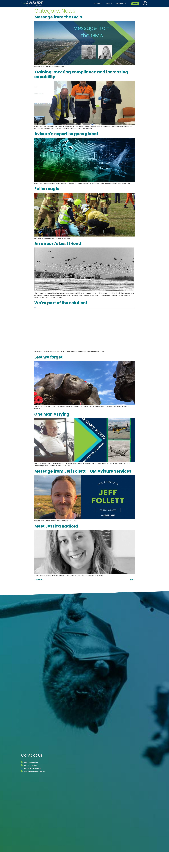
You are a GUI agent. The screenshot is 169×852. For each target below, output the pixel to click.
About (108, 4)
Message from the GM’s (58, 17)
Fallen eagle (46, 189)
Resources (119, 4)
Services (97, 4)
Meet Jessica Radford (56, 526)
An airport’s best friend (57, 243)
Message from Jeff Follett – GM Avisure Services (82, 471)
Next (132, 580)
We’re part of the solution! (60, 303)
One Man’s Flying (51, 414)
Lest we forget (48, 357)
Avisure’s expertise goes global (66, 134)
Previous (38, 580)
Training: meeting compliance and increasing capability (81, 74)
